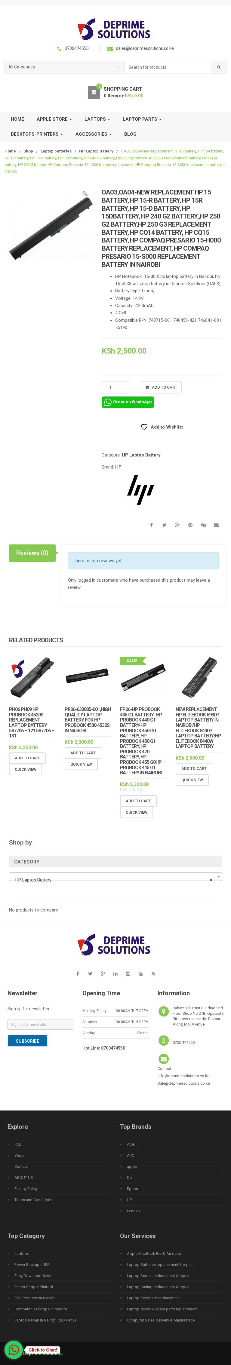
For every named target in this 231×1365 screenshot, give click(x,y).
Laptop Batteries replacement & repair (160, 1264)
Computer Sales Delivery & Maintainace (161, 1320)
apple (132, 1166)
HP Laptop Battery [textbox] (113, 880)
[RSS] (153, 974)
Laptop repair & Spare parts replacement (162, 1309)
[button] (84, 194)
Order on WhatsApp (132, 401)
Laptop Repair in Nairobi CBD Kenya (45, 1320)
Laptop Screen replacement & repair (158, 1275)
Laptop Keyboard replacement (153, 1298)
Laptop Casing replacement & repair (158, 1287)
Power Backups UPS (32, 1264)
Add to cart (164, 387)
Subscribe (27, 1041)
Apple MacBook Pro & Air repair (154, 1253)
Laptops (21, 1253)
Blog (130, 134)
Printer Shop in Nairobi (33, 1287)
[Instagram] (128, 974)
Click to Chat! (43, 1350)
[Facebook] (77, 974)
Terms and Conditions (33, 1200)
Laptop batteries (56, 151)
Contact (21, 1166)
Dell (130, 1177)
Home (17, 119)
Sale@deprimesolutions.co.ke (184, 1083)
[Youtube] (141, 974)
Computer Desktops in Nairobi (40, 1309)
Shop (28, 151)
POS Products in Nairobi (35, 1298)
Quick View (25, 769)
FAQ (18, 1144)
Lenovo (133, 1211)
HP (118, 467)
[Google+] (103, 974)
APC (130, 1155)
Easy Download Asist (32, 1275)
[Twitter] (90, 974)
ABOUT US (23, 1177)
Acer (131, 1144)
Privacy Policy (26, 1188)
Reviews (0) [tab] (32, 552)
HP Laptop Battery (96, 151)
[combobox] (168, 67)
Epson (132, 1188)
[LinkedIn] (115, 974)
